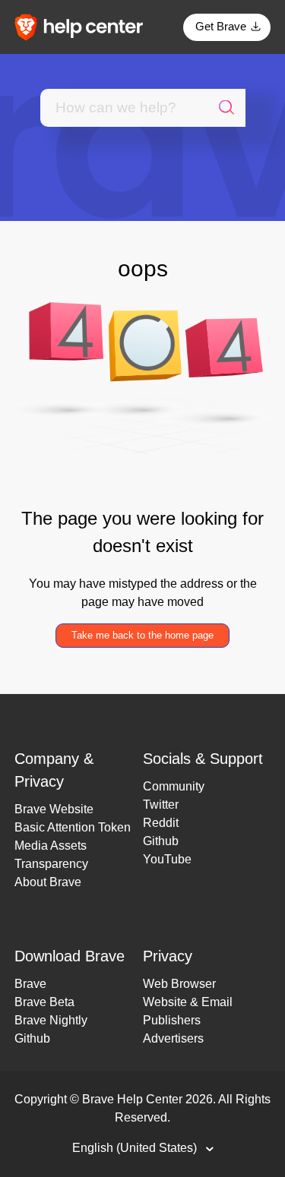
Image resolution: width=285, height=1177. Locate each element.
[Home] (83, 26)
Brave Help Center (132, 1099)
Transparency (51, 863)
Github (161, 841)
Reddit (161, 822)
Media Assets (50, 845)
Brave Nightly (50, 1020)
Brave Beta (44, 1002)
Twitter (161, 804)
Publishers (172, 1020)
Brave (30, 983)
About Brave (47, 882)
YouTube (167, 859)
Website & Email (188, 1002)
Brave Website (53, 809)
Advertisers (173, 1038)
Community (173, 786)
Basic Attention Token (72, 827)
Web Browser (179, 983)
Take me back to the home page (142, 635)
